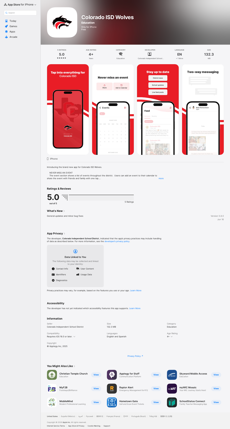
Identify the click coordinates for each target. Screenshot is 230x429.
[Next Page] (227, 110)
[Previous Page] (44, 110)
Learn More (135, 290)
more (161, 178)
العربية (80, 416)
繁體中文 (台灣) (166, 416)
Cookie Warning (94, 426)
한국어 (125, 416)
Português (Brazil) (138, 416)
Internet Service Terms (56, 426)
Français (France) (113, 416)
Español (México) (68, 416)
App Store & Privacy (76, 426)
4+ (168, 336)
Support (107, 426)
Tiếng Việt (153, 416)
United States (52, 416)
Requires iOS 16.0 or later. (59, 336)
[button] (20, 21)
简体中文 (99, 416)
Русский (89, 416)
